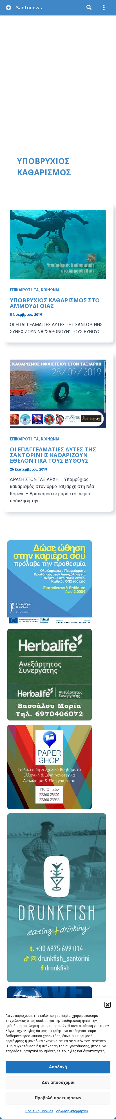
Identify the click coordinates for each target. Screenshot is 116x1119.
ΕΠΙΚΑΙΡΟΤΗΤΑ (24, 290)
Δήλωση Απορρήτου (72, 1111)
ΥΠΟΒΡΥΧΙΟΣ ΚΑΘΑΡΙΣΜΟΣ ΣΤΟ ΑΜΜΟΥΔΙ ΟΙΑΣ (55, 303)
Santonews (29, 7)
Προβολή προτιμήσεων (58, 1097)
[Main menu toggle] (104, 7)
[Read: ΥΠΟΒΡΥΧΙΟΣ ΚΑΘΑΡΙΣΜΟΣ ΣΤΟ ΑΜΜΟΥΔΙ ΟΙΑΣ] (58, 244)
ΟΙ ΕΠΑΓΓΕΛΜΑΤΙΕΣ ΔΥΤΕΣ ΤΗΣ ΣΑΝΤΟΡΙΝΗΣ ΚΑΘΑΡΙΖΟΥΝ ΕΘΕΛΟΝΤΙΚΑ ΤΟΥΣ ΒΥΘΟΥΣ (53, 455)
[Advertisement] (58, 76)
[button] (107, 1005)
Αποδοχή (58, 1066)
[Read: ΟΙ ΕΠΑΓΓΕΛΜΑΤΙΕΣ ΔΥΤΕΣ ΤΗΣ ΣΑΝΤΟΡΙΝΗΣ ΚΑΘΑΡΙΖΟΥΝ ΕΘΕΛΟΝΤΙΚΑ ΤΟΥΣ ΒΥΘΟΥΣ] (58, 393)
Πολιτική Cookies (39, 1111)
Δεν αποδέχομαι (58, 1082)
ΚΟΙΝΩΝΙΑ (50, 290)
